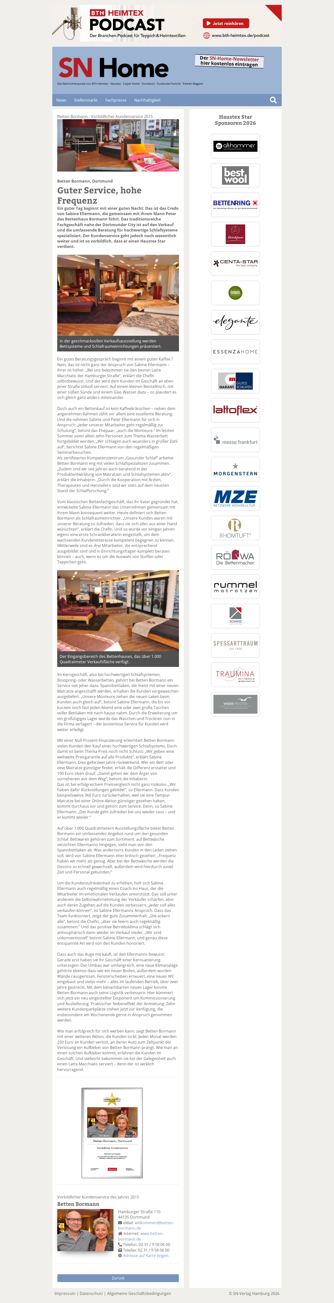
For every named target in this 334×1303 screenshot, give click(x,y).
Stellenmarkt (86, 100)
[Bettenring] (235, 204)
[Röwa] (235, 556)
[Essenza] (235, 351)
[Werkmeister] (235, 703)
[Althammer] (235, 145)
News (61, 100)
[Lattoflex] (235, 410)
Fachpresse (115, 100)
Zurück (118, 1278)
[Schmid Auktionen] (235, 615)
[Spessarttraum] (235, 645)
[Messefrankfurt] (235, 439)
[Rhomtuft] (235, 527)
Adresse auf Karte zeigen (145, 1255)
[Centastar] (235, 263)
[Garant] (235, 380)
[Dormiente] (235, 292)
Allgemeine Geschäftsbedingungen (139, 1293)
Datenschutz (91, 1293)
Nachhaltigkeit (147, 100)
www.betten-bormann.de (141, 1236)
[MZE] (235, 498)
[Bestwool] (235, 175)
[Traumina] (235, 674)
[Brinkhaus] (235, 233)
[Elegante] (235, 322)
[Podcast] (167, 40)
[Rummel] (235, 586)
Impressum (65, 1293)
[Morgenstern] (235, 468)
